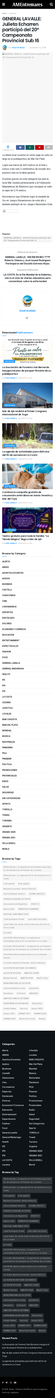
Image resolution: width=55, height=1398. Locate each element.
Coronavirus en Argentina (15, 904)
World (5, 849)
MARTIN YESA (27, 978)
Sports (6, 803)
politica (7, 764)
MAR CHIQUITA (9, 719)
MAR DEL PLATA (31, 973)
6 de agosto (9, 883)
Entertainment (11, 640)
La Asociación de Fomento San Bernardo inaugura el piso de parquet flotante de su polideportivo (26, 371)
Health (6, 674)
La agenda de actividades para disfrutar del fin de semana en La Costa (26, 453)
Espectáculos (10, 646)
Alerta (6, 561)
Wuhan (42, 1019)
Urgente (7, 826)
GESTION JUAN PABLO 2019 (16, 914)
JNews (11, 1389)
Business (7, 584)
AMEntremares (27, 4)
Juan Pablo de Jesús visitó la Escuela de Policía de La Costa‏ (26, 926)
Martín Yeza (42, 978)
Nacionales (8, 742)
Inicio (4, 13)
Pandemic (8, 993)
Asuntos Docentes (12, 573)
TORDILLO (7, 809)
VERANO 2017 (24, 1013)
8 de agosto (23, 883)
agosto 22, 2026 (26, 378)
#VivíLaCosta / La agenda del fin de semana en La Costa (27, 877)
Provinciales (9, 775)
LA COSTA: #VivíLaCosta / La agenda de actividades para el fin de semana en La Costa (25, 939)
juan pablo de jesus (37, 919)
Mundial (7, 730)
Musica (6, 736)
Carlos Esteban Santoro (14, 894)
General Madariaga (13, 668)
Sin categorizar (11, 798)
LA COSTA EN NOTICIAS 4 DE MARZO (20, 968)
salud (5, 787)
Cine (4, 601)
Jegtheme (14, 1392)
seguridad (8, 792)
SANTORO (33, 993)
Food (5, 657)
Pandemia (7, 747)
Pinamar (6, 758)
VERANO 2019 (10, 1019)
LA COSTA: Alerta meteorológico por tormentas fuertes (25, 956)
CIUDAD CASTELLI (37, 894)
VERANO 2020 (8, 832)
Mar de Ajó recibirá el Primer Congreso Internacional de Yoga (24, 413)
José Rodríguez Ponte (14, 919)
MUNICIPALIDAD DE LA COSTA (17, 983)
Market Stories (10, 978)
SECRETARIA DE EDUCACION (16, 1003)
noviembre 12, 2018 (37, 47)
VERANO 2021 (8, 837)
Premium (21, 993)
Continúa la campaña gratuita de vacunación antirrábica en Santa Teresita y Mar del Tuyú (27, 495)
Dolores (7, 623)
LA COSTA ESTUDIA (12, 973)
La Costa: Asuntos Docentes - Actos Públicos (24, 963)
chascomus (8, 595)
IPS (3, 685)
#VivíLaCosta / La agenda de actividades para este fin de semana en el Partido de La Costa (27, 869)
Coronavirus (9, 606)
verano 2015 (36, 1008)
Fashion (6, 651)
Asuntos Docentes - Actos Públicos (20, 889)
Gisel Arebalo (18, 47)
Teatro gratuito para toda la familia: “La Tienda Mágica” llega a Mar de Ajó (25, 537)
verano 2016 (9, 1013)
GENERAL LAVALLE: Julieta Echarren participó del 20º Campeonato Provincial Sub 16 (27, 239)
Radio (5, 781)
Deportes (12, 13)
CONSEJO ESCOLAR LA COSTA (17, 899)
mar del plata (10, 725)
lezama (6, 702)
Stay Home (37, 1003)
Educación (8, 634)
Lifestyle (7, 708)
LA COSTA (7, 696)
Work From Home (27, 1019)
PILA (4, 753)
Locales (6, 713)
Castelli (7, 589)
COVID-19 (35, 904)
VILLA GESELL (9, 843)
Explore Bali (9, 909)
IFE (3, 679)
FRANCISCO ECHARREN (28, 909)
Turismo (7, 820)
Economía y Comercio (14, 629)
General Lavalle (11, 663)
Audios (6, 578)
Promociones (9, 770)
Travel (6, 815)
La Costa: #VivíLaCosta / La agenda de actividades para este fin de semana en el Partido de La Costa (27, 948)
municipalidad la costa (14, 988)
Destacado (10, 405)
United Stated (10, 1008)
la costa (7, 932)
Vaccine (24, 1008)
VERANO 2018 (40, 1013)
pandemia (33, 988)
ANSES (5, 567)
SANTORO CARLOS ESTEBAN (16, 998)
